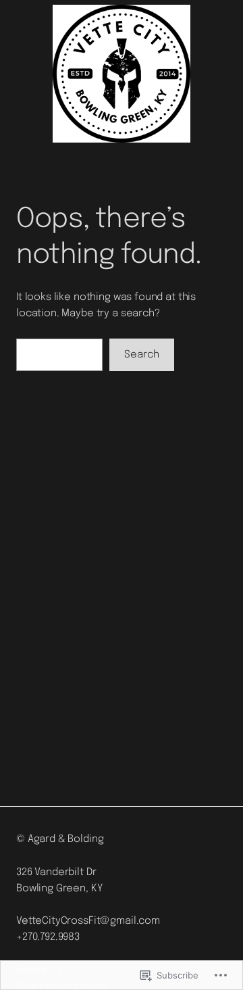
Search (141, 354)
